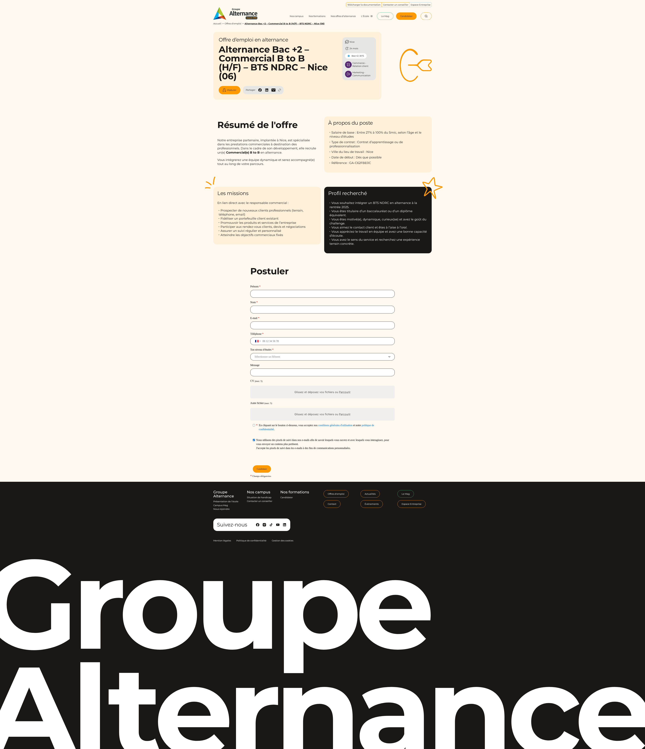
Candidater (286, 497)
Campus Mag (220, 505)
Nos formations (294, 492)
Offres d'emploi (233, 23)
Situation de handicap (259, 497)
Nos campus (258, 492)
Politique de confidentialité (251, 540)
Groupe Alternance (223, 494)
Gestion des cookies (282, 540)
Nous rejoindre (221, 509)
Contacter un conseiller (259, 501)
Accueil (217, 23)
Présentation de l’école (225, 501)
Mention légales (222, 540)
